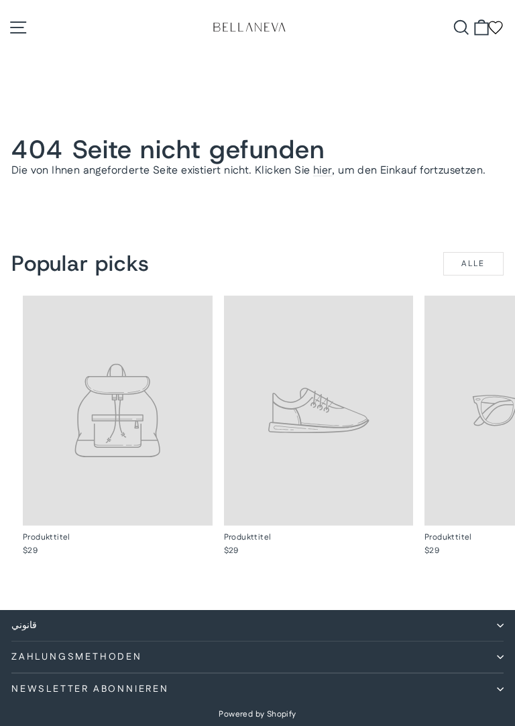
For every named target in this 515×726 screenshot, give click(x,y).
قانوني (24, 625)
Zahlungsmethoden (76, 657)
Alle (473, 263)
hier (323, 170)
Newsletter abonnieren (90, 689)
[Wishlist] (496, 27)
